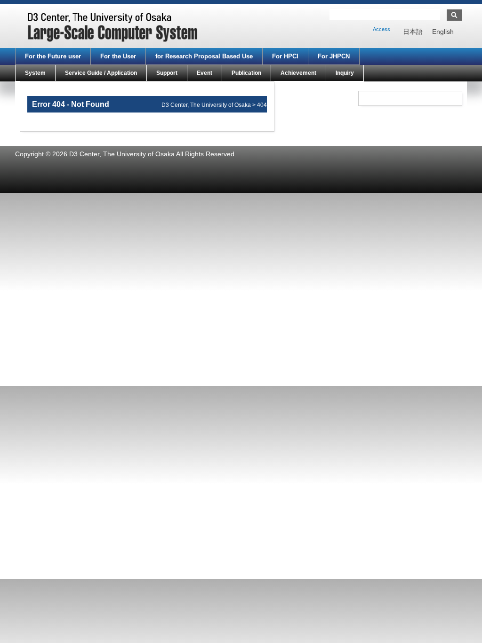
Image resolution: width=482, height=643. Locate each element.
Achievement (298, 73)
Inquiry (345, 73)
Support (166, 73)
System (35, 73)
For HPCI (285, 56)
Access (381, 29)
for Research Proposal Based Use (204, 56)
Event (204, 73)
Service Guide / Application (101, 73)
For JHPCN (334, 56)
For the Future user (53, 56)
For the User (118, 56)
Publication (246, 73)
